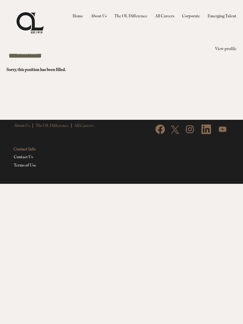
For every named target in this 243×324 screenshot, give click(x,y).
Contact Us (23, 156)
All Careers (164, 16)
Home (78, 16)
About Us (99, 16)
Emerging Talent (222, 16)
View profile (225, 48)
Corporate (191, 16)
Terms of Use (25, 165)
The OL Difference (130, 16)
